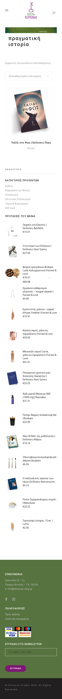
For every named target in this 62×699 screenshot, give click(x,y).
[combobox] (28, 76)
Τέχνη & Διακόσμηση (16, 203)
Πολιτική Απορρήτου (17, 618)
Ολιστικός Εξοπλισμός (18, 199)
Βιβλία (9, 186)
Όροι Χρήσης (12, 614)
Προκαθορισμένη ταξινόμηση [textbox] (25, 76)
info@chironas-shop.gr (20, 589)
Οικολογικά (11, 194)
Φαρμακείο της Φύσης (17, 190)
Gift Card (10, 208)
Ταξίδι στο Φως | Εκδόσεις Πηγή (31, 142)
